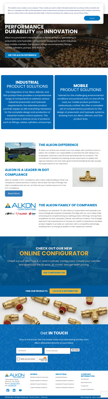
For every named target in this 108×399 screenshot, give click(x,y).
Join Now (75, 350)
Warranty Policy (86, 382)
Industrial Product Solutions (65, 384)
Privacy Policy (34, 397)
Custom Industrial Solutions (65, 387)
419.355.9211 (12, 386)
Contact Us (84, 386)
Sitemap (44, 397)
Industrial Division (61, 377)
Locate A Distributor (87, 389)
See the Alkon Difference (22, 55)
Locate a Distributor (65, 291)
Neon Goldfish (97, 397)
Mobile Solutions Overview (39, 377)
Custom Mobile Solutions (38, 387)
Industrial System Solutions (65, 381)
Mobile (33, 374)
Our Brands (85, 379)
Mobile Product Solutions (38, 384)
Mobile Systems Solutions (39, 381)
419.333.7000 (15, 384)
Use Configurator (54, 272)
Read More (14, 193)
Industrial (61, 374)
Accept (92, 18)
